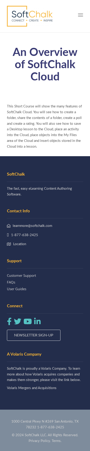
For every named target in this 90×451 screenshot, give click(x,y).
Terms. (57, 441)
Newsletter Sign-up (33, 335)
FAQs (11, 282)
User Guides (16, 288)
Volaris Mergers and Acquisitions (32, 388)
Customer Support (21, 275)
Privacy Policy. (40, 441)
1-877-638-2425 (50, 427)
